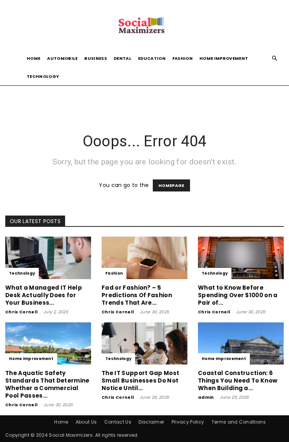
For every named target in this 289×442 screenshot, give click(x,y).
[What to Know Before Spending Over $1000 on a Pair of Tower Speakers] (241, 258)
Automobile (62, 58)
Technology (43, 76)
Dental (122, 58)
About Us (86, 422)
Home (33, 58)
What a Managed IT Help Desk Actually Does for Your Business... (43, 295)
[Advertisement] (144, 102)
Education (152, 58)
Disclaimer (151, 422)
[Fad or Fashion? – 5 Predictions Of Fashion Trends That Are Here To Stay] (144, 258)
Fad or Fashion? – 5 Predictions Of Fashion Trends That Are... (137, 295)
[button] (275, 58)
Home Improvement (223, 58)
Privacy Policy (188, 422)
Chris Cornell (21, 312)
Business (95, 58)
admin (206, 397)
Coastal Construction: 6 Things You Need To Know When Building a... (237, 380)
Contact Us (117, 422)
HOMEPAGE (171, 185)
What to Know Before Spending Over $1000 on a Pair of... (238, 295)
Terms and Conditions (238, 422)
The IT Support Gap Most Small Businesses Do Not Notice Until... (140, 380)
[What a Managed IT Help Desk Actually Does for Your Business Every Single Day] (48, 258)
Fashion (182, 58)
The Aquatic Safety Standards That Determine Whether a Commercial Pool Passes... (47, 384)
